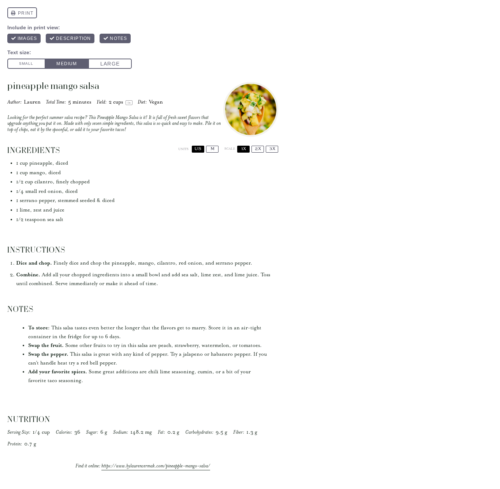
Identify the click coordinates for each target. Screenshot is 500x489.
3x (272, 148)
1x (243, 148)
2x (258, 148)
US (198, 148)
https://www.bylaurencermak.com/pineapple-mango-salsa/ (155, 466)
